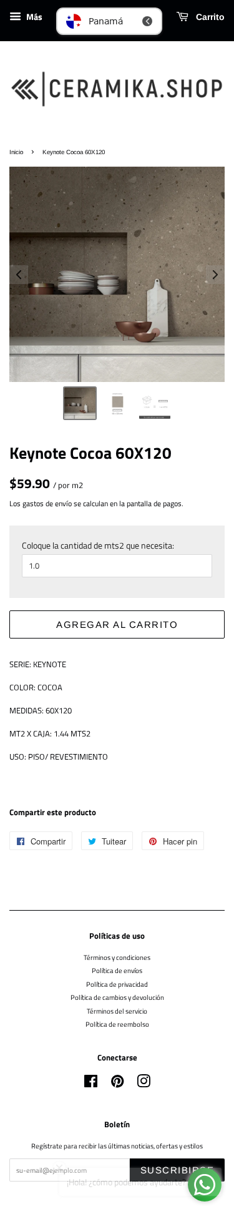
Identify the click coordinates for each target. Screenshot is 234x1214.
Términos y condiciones (117, 957)
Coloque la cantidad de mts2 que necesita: (98, 545)
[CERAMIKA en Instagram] (143, 1084)
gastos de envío (47, 503)
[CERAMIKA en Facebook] (91, 1084)
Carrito (209, 17)
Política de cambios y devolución (117, 997)
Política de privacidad (117, 984)
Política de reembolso (117, 1024)
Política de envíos (117, 970)
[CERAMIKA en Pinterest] (117, 1084)
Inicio (16, 152)
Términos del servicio (117, 1011)
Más (33, 16)
